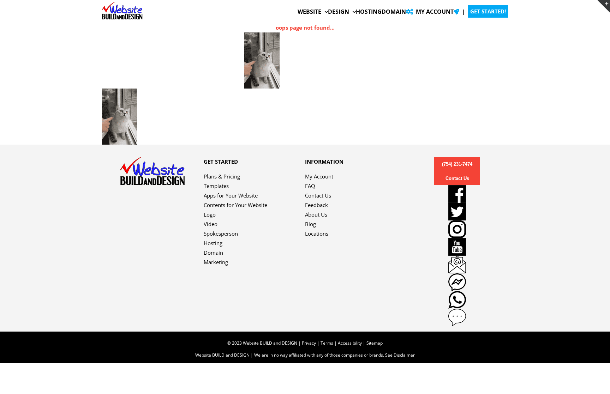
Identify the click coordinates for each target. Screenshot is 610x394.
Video (210, 224)
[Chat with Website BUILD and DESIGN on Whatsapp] (457, 300)
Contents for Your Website (235, 204)
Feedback (316, 204)
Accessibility (350, 343)
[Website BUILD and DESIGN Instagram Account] (457, 229)
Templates (216, 185)
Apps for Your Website (231, 195)
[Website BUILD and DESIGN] (152, 161)
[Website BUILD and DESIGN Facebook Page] (457, 194)
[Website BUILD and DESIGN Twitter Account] (457, 211)
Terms (327, 343)
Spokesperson (221, 233)
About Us (316, 214)
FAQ (310, 185)
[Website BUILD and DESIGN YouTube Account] (457, 247)
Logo (210, 214)
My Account (319, 176)
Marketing (216, 262)
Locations (316, 233)
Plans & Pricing (222, 176)
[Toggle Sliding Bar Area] (603, 6)
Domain (213, 252)
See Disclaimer (400, 355)
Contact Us (318, 195)
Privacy (309, 343)
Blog (310, 224)
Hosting (213, 243)
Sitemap (374, 343)
